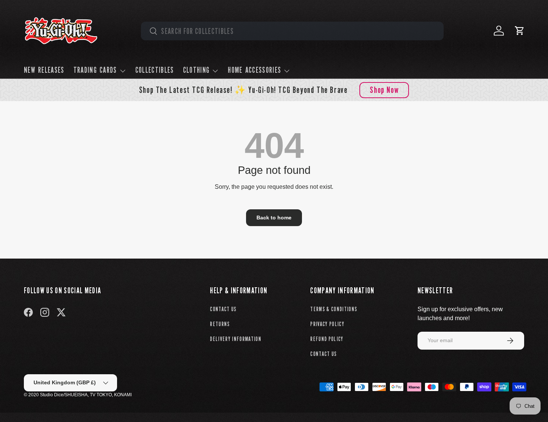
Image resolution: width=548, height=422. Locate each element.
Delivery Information (235, 339)
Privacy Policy (327, 324)
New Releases (44, 70)
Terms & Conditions (333, 309)
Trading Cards (95, 70)
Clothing (196, 70)
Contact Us (223, 309)
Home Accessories (254, 70)
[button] (519, 30)
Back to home (274, 218)
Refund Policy (326, 339)
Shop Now (384, 89)
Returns (220, 324)
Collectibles (154, 70)
